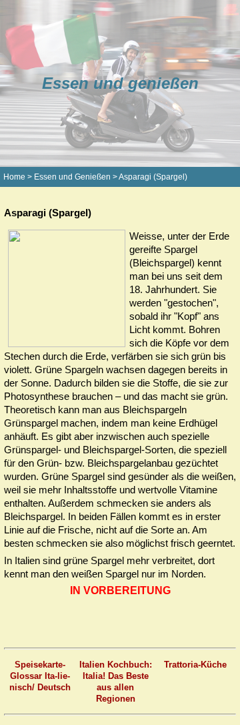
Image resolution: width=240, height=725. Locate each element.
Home (14, 177)
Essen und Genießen (72, 177)
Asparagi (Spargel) (153, 177)
